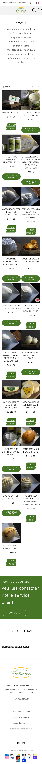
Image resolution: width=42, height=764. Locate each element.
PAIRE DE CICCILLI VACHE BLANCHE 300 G (30, 355)
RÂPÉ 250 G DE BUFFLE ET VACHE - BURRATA (11, 452)
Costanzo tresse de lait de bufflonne (11, 212)
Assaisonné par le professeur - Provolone (31, 405)
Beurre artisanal (11, 112)
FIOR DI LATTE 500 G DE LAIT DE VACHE (11, 307)
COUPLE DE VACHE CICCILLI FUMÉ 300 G (31, 261)
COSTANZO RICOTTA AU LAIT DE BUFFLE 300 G (11, 261)
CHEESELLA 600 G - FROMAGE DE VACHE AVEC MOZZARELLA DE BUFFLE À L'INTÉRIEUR (30, 162)
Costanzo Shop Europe (18, 750)
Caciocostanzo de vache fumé (31, 450)
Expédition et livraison (21, 717)
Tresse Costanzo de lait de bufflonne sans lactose (31, 213)
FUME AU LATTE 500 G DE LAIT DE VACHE (11, 497)
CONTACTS (14, 613)
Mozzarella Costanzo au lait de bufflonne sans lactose (11, 356)
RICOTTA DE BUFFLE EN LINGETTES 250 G (11, 159)
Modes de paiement (21, 723)
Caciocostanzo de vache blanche (11, 547)
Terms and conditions (21, 712)
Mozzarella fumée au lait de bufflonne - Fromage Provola (30, 499)
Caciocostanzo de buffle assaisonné (11, 405)
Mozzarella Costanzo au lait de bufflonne (30, 308)
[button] (34, 10)
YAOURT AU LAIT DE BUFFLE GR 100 (30, 114)
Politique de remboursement (21, 729)
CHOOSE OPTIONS (11, 126)
